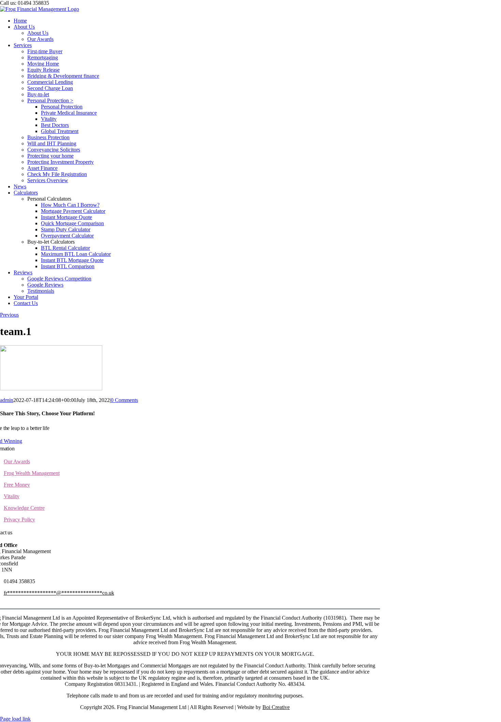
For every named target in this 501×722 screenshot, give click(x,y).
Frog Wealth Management (32, 473)
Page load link (15, 719)
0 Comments (124, 400)
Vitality (11, 496)
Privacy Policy (19, 519)
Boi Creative (276, 707)
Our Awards (17, 461)
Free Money (17, 485)
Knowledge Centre (24, 508)
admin (6, 400)
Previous (9, 315)
